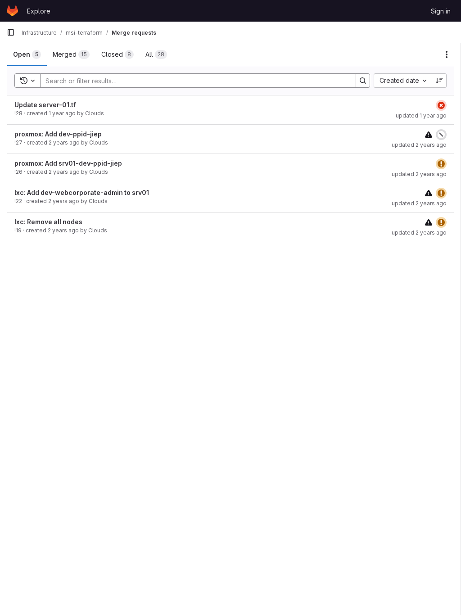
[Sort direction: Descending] (439, 80)
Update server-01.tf (45, 105)
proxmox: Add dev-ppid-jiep (58, 134)
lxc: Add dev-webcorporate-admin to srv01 (81, 192)
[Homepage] (12, 11)
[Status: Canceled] (441, 134)
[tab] (27, 54)
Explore (38, 11)
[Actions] (446, 54)
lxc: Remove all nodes (48, 222)
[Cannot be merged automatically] (428, 134)
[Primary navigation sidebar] (11, 32)
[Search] (363, 80)
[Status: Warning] (441, 163)
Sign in (441, 11)
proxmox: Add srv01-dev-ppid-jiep (68, 163)
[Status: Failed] (441, 105)
